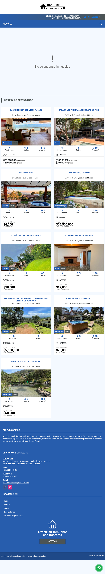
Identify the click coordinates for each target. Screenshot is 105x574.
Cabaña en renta (26, 173)
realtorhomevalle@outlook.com (16, 482)
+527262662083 (55, 16)
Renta (6, 508)
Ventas (7, 505)
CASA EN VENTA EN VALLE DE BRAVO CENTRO (79, 110)
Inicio (6, 501)
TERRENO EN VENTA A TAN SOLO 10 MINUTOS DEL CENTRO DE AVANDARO (26, 299)
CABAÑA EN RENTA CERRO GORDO (26, 236)
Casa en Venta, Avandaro (79, 173)
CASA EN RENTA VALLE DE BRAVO (79, 236)
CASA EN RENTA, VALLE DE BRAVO (26, 361)
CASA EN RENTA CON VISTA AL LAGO (26, 110)
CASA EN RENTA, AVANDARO (78, 298)
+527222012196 (73, 16)
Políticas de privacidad (13, 516)
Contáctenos (9, 512)
